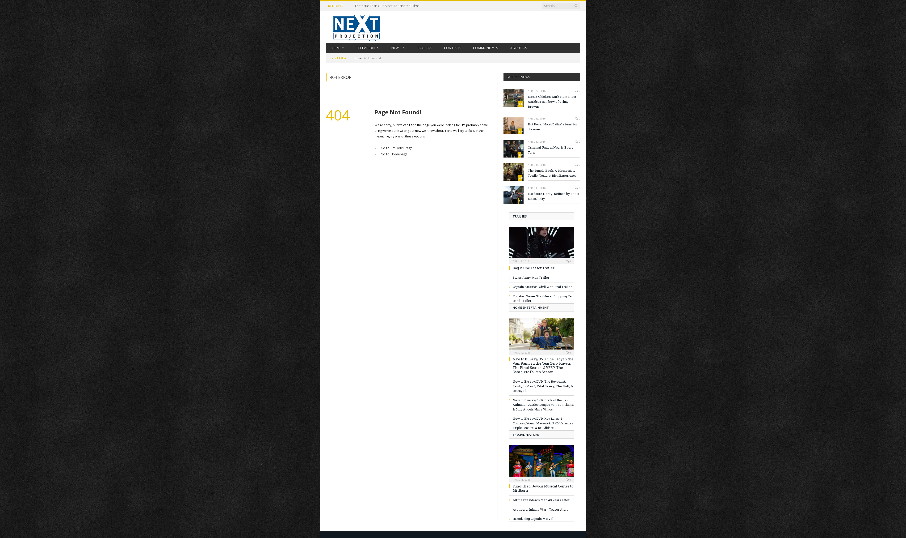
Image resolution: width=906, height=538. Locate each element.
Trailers (424, 48)
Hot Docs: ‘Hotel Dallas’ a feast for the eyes (553, 126)
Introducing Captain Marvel (533, 519)
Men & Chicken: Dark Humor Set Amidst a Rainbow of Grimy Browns (552, 101)
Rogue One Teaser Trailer (533, 268)
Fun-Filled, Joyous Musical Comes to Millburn (543, 488)
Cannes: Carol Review (371, 6)
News (396, 48)
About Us (518, 48)
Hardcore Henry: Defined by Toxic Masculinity (553, 196)
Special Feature (526, 434)
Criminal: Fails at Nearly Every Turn (551, 149)
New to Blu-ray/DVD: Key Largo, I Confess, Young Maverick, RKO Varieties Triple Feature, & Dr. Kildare (543, 423)
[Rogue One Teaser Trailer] (541, 244)
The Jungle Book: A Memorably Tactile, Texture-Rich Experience (552, 173)
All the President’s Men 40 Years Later (541, 500)
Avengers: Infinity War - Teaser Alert (540, 509)
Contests (452, 48)
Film (336, 48)
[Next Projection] (356, 27)
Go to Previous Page (395, 148)
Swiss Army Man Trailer (531, 277)
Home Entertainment (531, 307)
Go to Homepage (393, 153)
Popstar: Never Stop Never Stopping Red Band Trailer (543, 298)
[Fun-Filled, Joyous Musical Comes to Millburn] (541, 462)
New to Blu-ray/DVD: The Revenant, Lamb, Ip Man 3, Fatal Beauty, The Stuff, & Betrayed (543, 386)
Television (365, 48)
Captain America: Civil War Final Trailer (542, 287)
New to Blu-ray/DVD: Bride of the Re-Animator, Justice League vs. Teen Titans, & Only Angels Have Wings (543, 404)
